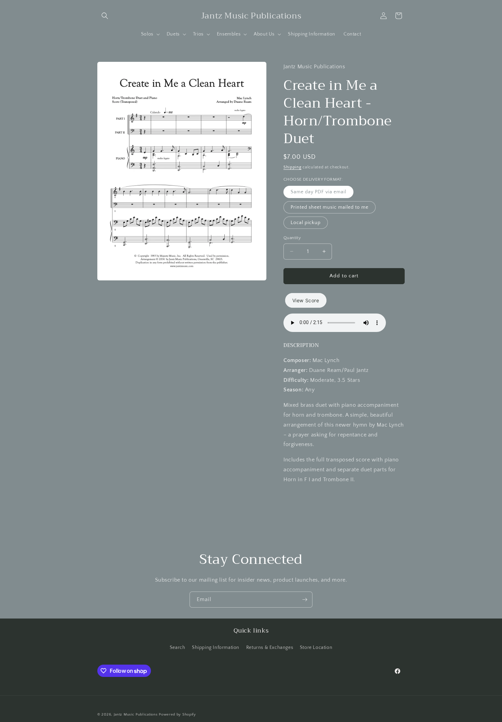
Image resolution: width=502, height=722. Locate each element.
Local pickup (306, 222)
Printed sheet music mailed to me (329, 207)
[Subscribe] (304, 600)
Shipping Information (215, 647)
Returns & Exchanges (269, 647)
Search (177, 647)
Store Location (316, 647)
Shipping (292, 167)
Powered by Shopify (177, 714)
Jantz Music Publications (136, 714)
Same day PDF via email (318, 192)
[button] (104, 15)
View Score (305, 300)
